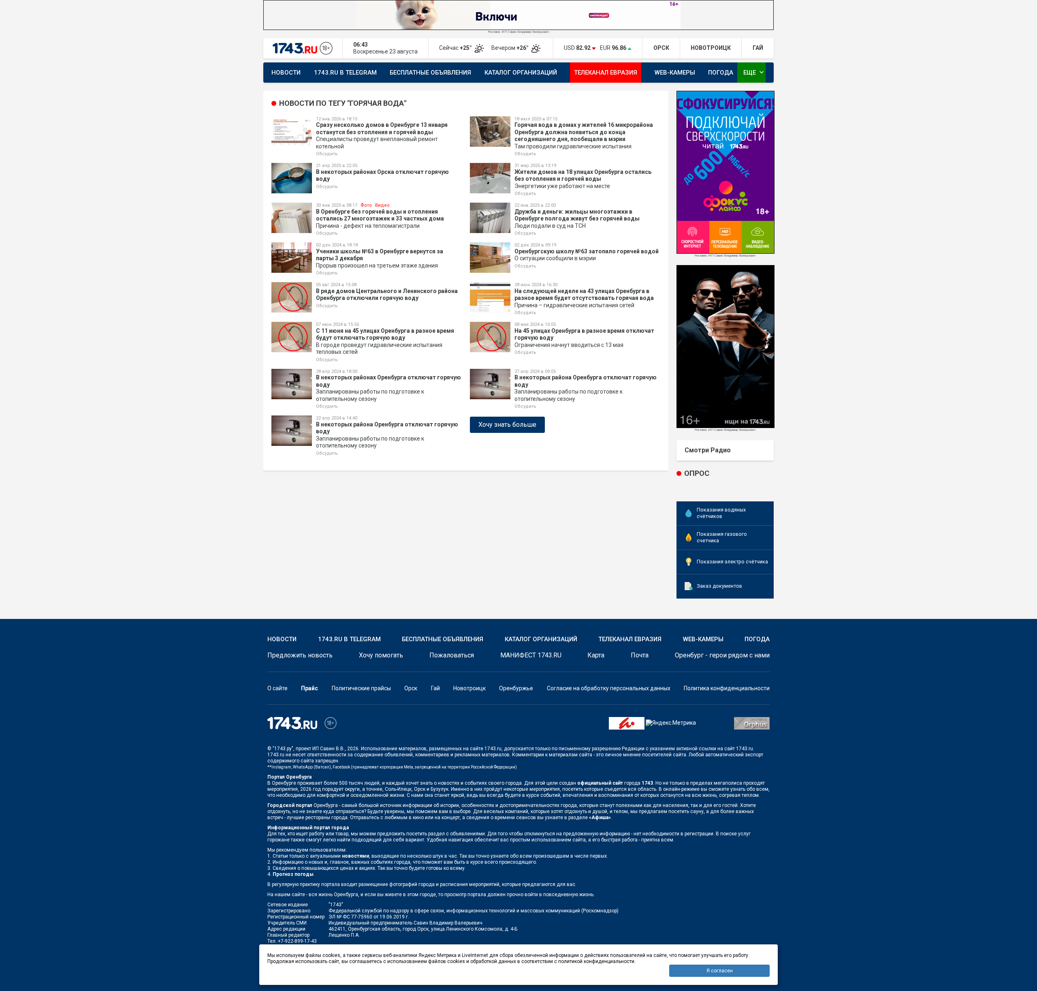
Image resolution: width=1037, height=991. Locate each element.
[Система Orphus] (752, 722)
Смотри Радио (708, 450)
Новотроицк (469, 688)
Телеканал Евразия (605, 72)
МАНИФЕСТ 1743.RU (530, 655)
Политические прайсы (361, 688)
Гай (435, 688)
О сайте (277, 688)
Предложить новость (300, 655)
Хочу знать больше (507, 424)
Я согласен (719, 971)
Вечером (510, 48)
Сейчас (456, 48)
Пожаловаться (451, 655)
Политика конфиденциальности (727, 688)
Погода (720, 72)
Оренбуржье (516, 688)
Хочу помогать (381, 655)
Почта (640, 655)
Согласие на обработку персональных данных (608, 688)
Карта (595, 655)
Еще (754, 72)
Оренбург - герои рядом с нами (722, 655)
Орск (410, 688)
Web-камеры (675, 72)
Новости (286, 72)
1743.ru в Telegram (345, 72)
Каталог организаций (520, 72)
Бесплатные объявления (430, 72)
